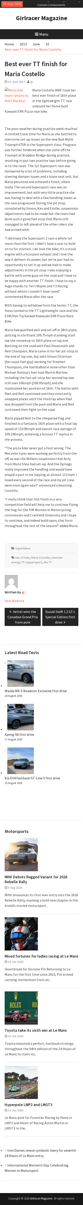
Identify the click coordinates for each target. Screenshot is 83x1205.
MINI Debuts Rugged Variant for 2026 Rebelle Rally (36, 879)
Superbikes (23, 548)
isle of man (22, 558)
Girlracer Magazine (41, 18)
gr (32, 82)
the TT (48, 562)
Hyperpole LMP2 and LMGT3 (28, 1104)
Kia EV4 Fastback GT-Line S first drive (32, 778)
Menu (43, 34)
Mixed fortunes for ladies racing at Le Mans (41, 956)
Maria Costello (40, 558)
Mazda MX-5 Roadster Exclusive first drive (36, 691)
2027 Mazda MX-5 (48, 4)
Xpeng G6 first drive (19, 734)
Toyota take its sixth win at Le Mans (36, 1030)
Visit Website (14, 601)
